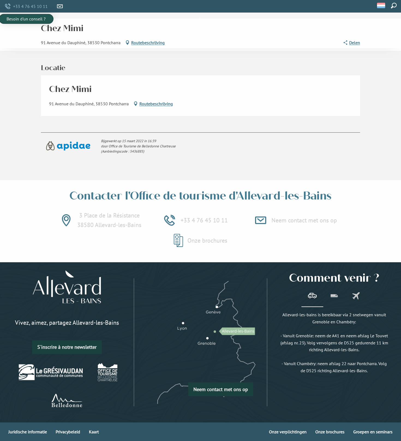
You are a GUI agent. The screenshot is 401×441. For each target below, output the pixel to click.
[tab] (312, 296)
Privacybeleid (68, 431)
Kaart (94, 431)
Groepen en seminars (373, 431)
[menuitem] (106, 30)
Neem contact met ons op (220, 389)
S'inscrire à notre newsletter (67, 347)
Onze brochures (330, 431)
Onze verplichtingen (288, 431)
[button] (381, 5)
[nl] (381, 5)
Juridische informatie (27, 431)
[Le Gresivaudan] (51, 372)
